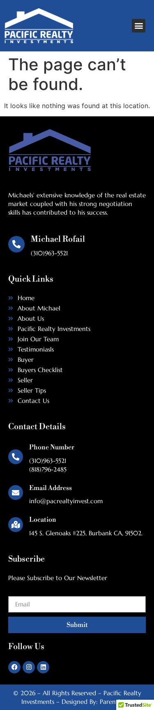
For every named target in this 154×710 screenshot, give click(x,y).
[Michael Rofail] (16, 244)
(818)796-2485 (48, 469)
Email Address (50, 488)
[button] (138, 25)
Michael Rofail (58, 239)
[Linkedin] (43, 667)
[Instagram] (29, 667)
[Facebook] (14, 667)
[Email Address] (15, 492)
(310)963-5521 (47, 461)
